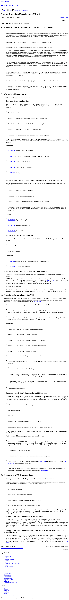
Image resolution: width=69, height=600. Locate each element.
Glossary (6, 560)
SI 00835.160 (11, 173)
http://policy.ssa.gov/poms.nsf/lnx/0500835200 (12, 548)
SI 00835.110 (11, 156)
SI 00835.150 (11, 225)
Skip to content (5, 1)
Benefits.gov (7, 573)
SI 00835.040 (50, 280)
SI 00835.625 (44, 470)
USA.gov (6, 581)
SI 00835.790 (11, 150)
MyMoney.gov (8, 578)
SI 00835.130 (11, 167)
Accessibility (7, 556)
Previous (62, 17)
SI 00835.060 (11, 261)
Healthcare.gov (8, 576)
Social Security (9, 5)
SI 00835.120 (11, 161)
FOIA (5, 557)
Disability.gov (7, 575)
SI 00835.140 (11, 220)
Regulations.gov (8, 579)
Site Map (6, 565)
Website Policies (8, 566)
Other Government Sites (10, 582)
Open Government (9, 559)
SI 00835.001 (37, 301)
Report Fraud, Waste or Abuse (12, 563)
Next (67, 17)
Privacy (6, 562)
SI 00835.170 (11, 231)
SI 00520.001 (11, 266)
